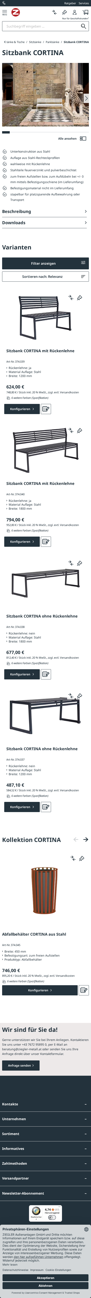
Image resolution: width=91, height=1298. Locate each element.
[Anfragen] (46, 409)
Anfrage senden (19, 1065)
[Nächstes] (86, 839)
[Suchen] (84, 26)
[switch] (52, 1217)
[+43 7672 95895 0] (4, 3)
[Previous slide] (4, 42)
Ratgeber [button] (70, 3)
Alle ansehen (67, 138)
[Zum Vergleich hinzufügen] (71, 297)
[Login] (75, 12)
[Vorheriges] (76, 839)
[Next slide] (86, 98)
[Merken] (64, 12)
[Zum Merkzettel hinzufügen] (79, 297)
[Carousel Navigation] (81, 839)
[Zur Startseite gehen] (30, 12)
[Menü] (4, 12)
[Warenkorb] (84, 12)
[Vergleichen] (54, 12)
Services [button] (84, 3)
